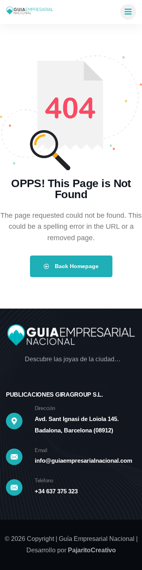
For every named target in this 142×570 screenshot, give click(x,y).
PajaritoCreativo (92, 550)
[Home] (30, 12)
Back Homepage (76, 266)
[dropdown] (128, 12)
